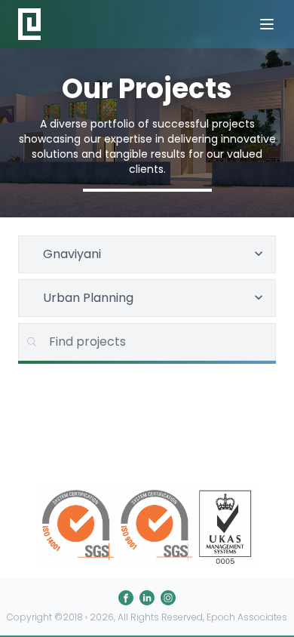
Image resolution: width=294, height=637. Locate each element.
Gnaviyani (72, 254)
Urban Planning (88, 297)
